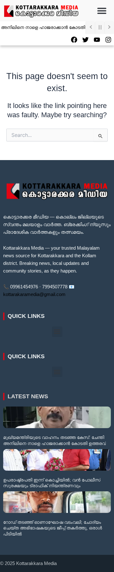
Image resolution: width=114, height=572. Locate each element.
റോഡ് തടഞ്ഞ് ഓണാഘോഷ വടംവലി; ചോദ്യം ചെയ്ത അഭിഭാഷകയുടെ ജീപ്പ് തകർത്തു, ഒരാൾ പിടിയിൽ (52, 528)
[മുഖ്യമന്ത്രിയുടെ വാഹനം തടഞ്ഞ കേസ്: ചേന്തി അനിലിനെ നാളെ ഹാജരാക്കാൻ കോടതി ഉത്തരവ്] (57, 417)
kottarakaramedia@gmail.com (34, 294)
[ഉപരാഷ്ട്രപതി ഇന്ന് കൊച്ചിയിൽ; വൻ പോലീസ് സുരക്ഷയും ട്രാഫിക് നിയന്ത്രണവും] (57, 460)
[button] (101, 10)
